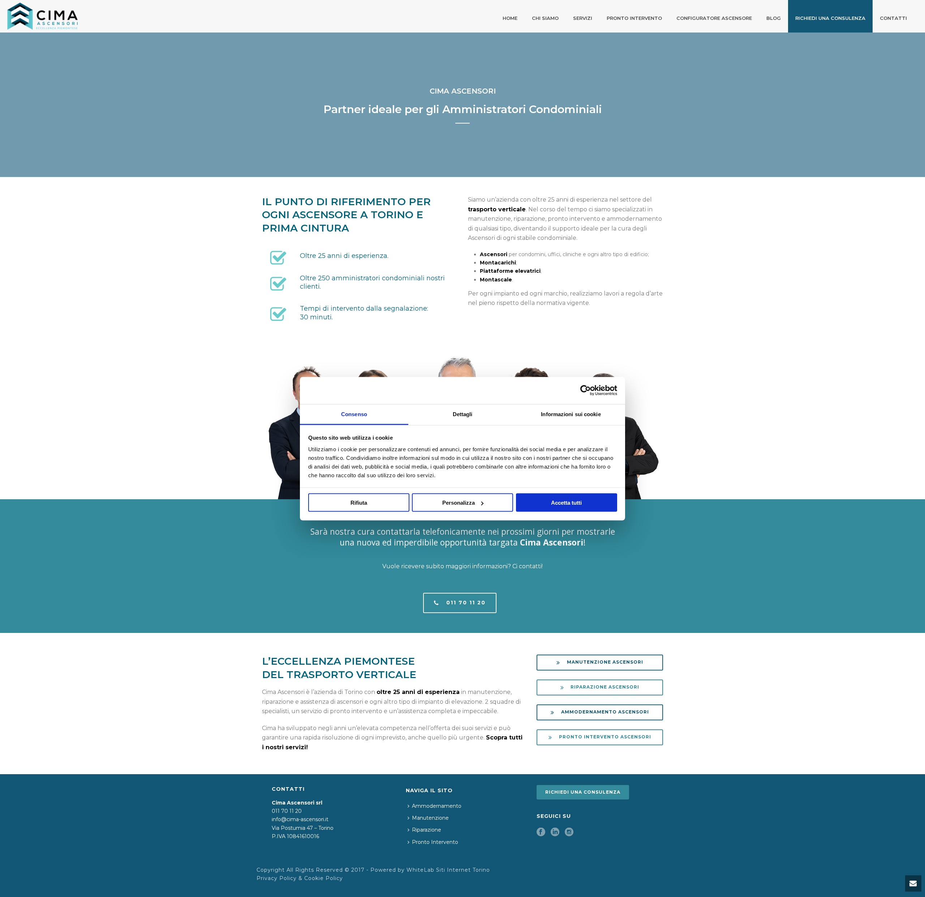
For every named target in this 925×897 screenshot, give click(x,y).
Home (510, 18)
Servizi (582, 18)
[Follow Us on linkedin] (555, 832)
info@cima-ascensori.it (300, 819)
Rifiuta (358, 503)
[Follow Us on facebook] (541, 832)
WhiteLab (420, 870)
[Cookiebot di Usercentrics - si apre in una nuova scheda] (585, 390)
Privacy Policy (277, 878)
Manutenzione (430, 818)
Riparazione (426, 830)
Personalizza (458, 503)
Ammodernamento (436, 806)
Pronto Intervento (634, 18)
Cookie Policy (323, 878)
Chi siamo (545, 18)
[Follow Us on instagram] (569, 832)
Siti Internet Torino (463, 870)
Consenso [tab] (354, 414)
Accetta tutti (566, 503)
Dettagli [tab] (463, 414)
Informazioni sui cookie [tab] (571, 414)
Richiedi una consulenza (830, 18)
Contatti (893, 18)
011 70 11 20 (287, 811)
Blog (773, 18)
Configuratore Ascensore (714, 18)
